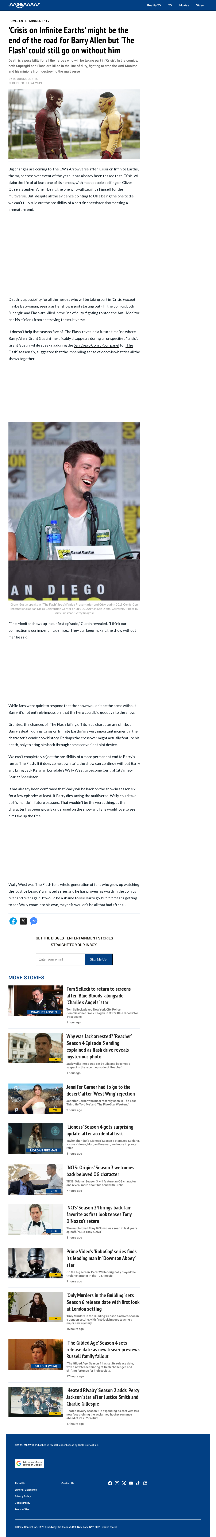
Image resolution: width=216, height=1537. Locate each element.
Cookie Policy (22, 1502)
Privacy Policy (23, 1496)
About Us (20, 1483)
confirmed (48, 789)
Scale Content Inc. (88, 1445)
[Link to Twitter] (124, 1483)
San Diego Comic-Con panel (96, 345)
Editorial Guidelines (26, 1489)
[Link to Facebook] (110, 1483)
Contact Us (67, 1483)
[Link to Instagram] (117, 1483)
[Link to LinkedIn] (145, 1483)
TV (170, 5)
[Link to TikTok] (138, 1484)
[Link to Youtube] (131, 1483)
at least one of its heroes (54, 182)
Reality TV (154, 5)
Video (200, 5)
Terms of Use (22, 1509)
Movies (184, 5)
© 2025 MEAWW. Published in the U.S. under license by (46, 1445)
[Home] (24, 5)
